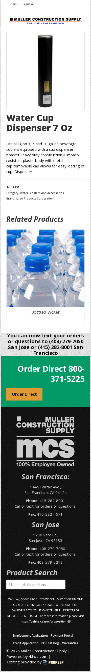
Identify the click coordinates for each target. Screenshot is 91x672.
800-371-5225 (67, 373)
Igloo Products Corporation (35, 198)
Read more (45, 321)
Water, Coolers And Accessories (42, 193)
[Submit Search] (10, 584)
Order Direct (24, 394)
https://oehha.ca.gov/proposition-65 (46, 621)
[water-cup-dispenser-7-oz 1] (45, 70)
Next (80, 277)
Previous (10, 277)
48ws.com (38, 656)
